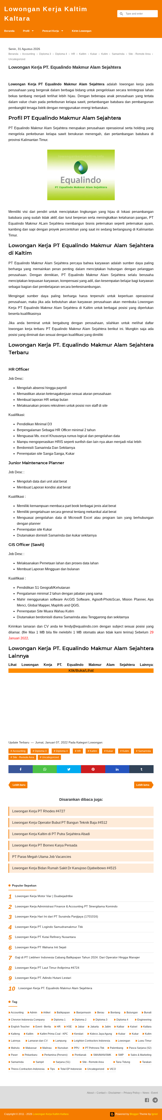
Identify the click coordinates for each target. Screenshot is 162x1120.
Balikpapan (63, 1012)
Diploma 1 (59, 1019)
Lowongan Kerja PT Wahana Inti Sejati (40, 947)
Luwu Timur (144, 1040)
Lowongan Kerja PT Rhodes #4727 (38, 811)
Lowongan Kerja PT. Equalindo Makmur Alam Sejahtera (55, 988)
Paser (14, 1054)
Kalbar (120, 1026)
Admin (33, 1012)
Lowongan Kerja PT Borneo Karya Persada (44, 845)
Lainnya (15, 1040)
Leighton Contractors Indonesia (91, 1040)
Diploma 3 (41, 751)
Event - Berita (43, 1026)
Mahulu (15, 1047)
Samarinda (144, 751)
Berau (100, 1012)
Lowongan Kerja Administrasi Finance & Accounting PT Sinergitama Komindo (66, 906)
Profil (26, 31)
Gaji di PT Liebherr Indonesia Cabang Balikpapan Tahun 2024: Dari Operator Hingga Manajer (77, 957)
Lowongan (123, 1040)
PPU (76, 1047)
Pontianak (80, 1054)
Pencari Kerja (50, 31)
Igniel (154, 1114)
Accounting (19, 751)
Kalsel (133, 1026)
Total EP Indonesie (71, 1069)
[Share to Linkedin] (117, 769)
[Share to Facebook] (20, 769)
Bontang (115, 1012)
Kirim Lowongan (81, 31)
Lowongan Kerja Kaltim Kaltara (46, 13)
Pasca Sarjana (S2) (139, 1047)
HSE (69, 1026)
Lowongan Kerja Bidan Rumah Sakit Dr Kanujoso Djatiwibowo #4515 (64, 868)
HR (79, 751)
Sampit (39, 1062)
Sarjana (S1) (62, 1062)
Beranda (9, 31)
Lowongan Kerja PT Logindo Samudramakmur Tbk (49, 926)
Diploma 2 (80, 1019)
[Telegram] (155, 1100)
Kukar (109, 751)
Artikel (46, 1012)
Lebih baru (19, 784)
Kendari (78, 1033)
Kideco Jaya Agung (100, 1033)
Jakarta (94, 1026)
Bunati (147, 1012)
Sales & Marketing (140, 1054)
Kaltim (93, 751)
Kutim (125, 751)
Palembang (116, 1047)
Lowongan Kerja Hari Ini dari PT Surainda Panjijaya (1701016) (56, 916)
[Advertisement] (81, 705)
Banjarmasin (83, 1012)
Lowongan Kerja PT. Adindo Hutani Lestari (43, 977)
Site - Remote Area (23, 757)
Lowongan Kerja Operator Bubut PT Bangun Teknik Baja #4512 (59, 822)
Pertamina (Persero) (56, 1054)
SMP (120, 1054)
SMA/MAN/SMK (102, 1054)
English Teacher (20, 1026)
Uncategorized (50, 757)
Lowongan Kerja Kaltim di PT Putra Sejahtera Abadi (51, 834)
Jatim (107, 1026)
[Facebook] (147, 1100)
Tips (52, 1069)
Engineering (144, 1019)
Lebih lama (142, 784)
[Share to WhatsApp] (45, 769)
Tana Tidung (122, 1062)
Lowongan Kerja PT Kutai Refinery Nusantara (45, 937)
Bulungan (132, 1012)
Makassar (31, 1047)
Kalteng (15, 1033)
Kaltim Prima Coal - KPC (53, 1033)
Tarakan (146, 1062)
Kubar (121, 1033)
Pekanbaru (30, 1054)
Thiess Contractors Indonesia (27, 1069)
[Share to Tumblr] (141, 769)
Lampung (60, 1040)
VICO (112, 1069)
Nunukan (62, 1047)
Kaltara (147, 1026)
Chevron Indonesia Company (27, 1019)
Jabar (80, 1026)
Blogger (134, 1114)
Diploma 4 (62, 751)
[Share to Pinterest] (93, 769)
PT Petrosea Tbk (94, 1047)
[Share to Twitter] (69, 769)
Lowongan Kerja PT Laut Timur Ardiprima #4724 (47, 967)
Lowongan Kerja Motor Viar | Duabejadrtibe (44, 896)
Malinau (47, 1047)
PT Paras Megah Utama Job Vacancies (41, 856)
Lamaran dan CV (37, 1040)
